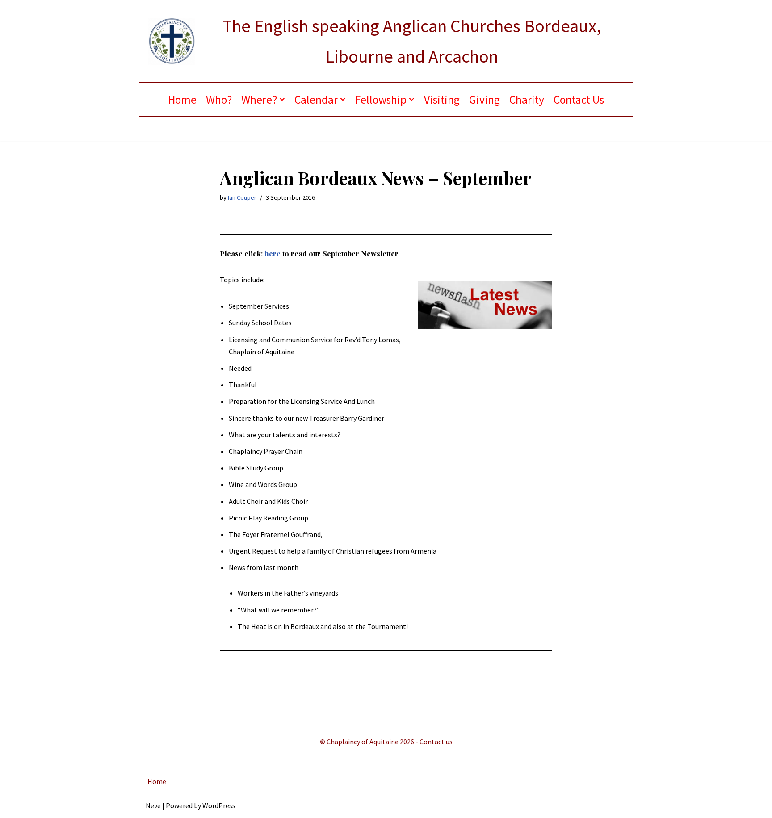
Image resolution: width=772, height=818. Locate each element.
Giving (484, 99)
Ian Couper (242, 197)
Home (182, 99)
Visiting (442, 99)
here (272, 253)
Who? (219, 99)
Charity (526, 99)
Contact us (436, 741)
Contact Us (579, 99)
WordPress (218, 805)
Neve (153, 805)
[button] (282, 99)
